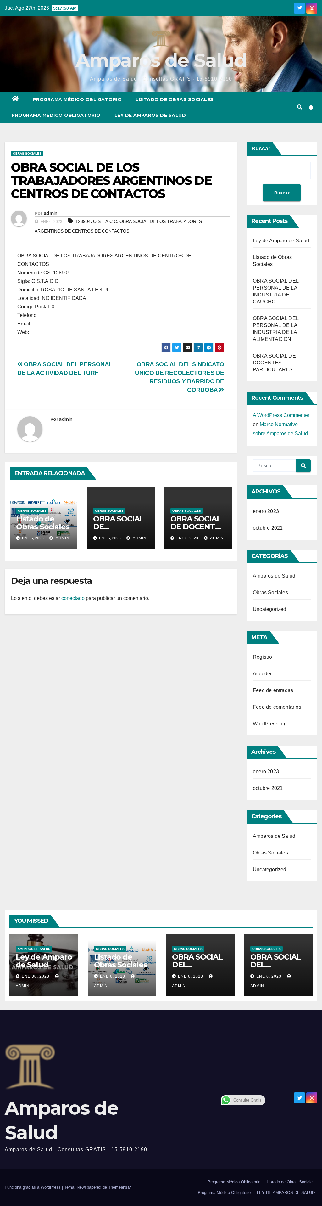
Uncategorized (269, 609)
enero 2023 (266, 511)
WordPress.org (270, 723)
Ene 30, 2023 (35, 976)
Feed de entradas (273, 690)
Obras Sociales (27, 153)
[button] (299, 107)
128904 (83, 221)
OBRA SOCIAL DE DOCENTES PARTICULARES (274, 362)
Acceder (262, 673)
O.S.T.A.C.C (105, 221)
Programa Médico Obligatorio (77, 99)
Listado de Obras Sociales (175, 99)
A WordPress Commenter (281, 415)
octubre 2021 (268, 528)
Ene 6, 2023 (112, 976)
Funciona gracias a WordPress (33, 1187)
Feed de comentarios (277, 707)
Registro (262, 657)
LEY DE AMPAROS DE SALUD (150, 115)
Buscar (260, 148)
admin (51, 213)
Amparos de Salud (161, 60)
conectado (73, 598)
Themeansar (119, 1187)
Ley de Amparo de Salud (281, 240)
